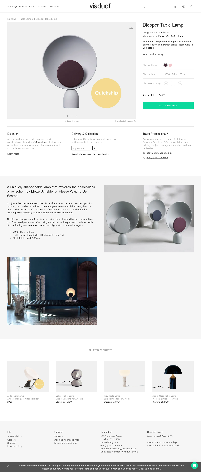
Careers (11, 439)
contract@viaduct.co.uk (159, 152)
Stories (42, 6)
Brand (32, 6)
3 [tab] (76, 116)
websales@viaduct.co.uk (123, 448)
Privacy (113, 468)
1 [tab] (67, 116)
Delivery (58, 436)
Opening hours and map (67, 439)
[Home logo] (100, 6)
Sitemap (11, 443)
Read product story (153, 54)
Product (23, 6)
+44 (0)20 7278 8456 (157, 157)
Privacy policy (14, 446)
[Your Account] (183, 6)
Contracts (54, 6)
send (94, 148)
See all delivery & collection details (90, 154)
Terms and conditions (65, 443)
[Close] (8, 465)
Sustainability (14, 436)
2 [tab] (71, 116)
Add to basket (168, 105)
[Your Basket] (192, 6)
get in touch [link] (53, 145)
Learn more (13, 153)
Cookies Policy (130, 468)
